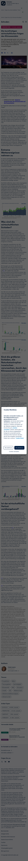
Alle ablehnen (8, 448)
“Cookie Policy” (19, 438)
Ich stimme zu (19, 448)
